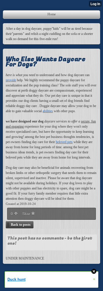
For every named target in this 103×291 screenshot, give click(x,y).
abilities (48, 111)
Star (26, 213)
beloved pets (64, 142)
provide (11, 80)
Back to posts (21, 225)
